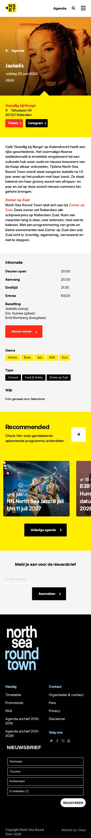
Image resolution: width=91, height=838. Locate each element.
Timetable (13, 695)
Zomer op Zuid (58, 377)
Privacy (54, 711)
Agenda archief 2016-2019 (22, 721)
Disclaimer (57, 719)
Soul (64, 357)
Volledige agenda (43, 530)
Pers (52, 703)
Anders (12, 357)
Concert (13, 377)
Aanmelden (47, 594)
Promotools (14, 703)
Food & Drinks (34, 377)
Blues (27, 357)
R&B (52, 357)
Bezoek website (22, 331)
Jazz (39, 357)
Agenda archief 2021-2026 (22, 733)
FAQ (8, 711)
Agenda (59, 8)
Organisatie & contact (66, 695)
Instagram (35, 123)
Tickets (13, 123)
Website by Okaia (73, 830)
